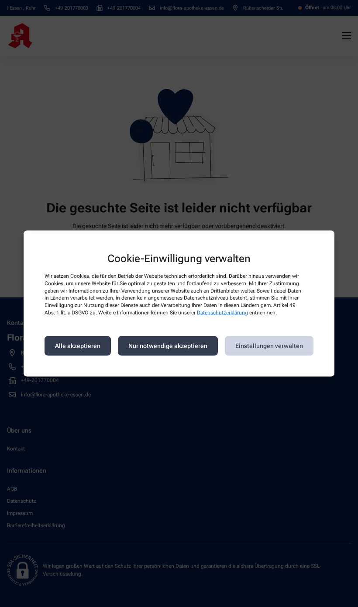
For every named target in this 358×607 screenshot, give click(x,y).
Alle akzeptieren (77, 345)
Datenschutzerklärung (222, 313)
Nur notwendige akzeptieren (167, 345)
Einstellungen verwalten (269, 345)
